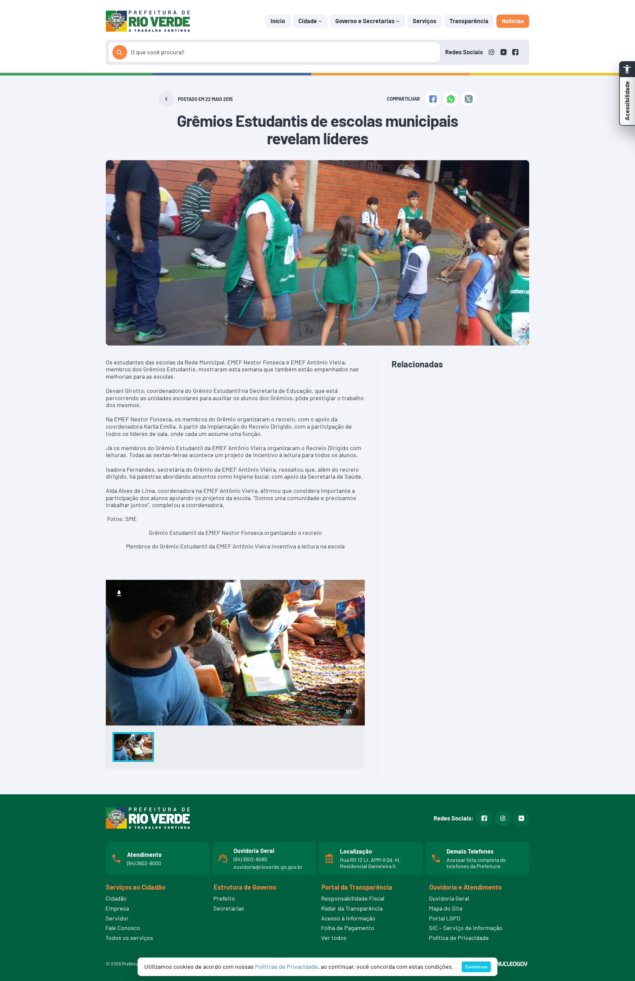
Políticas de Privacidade (286, 966)
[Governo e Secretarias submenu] (398, 21)
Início (278, 20)
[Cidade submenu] (320, 21)
